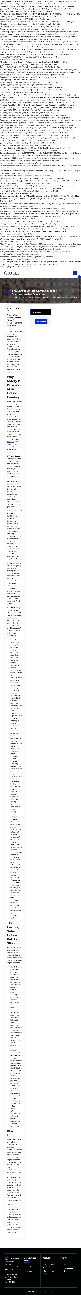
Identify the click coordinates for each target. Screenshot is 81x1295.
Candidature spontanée (48, 1265)
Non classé (27, 297)
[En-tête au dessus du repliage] (79, 276)
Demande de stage (48, 1272)
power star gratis (13, 573)
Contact (28, 1271)
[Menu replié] (75, 273)
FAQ (63, 1264)
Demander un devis (67, 1269)
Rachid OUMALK (14, 308)
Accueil (18, 297)
